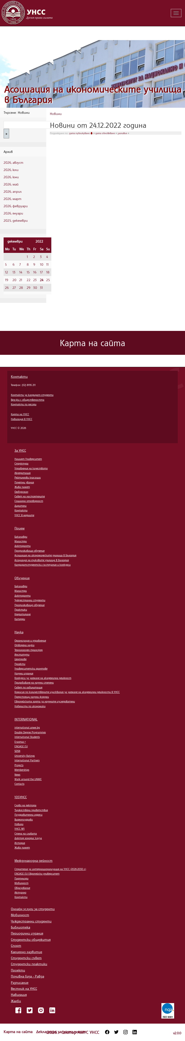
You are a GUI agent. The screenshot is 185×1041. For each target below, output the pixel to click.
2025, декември (16, 220)
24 (41, 280)
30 (35, 287)
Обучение (22, 578)
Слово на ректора (25, 805)
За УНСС (20, 450)
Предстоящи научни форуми (31, 697)
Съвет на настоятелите (29, 496)
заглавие (123, 133)
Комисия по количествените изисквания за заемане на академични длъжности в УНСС (67, 692)
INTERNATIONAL (26, 719)
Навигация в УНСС (21, 419)
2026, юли (11, 170)
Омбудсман (21, 491)
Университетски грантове (30, 668)
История (19, 843)
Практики (20, 609)
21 (20, 280)
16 (34, 272)
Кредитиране (22, 614)
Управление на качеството (31, 468)
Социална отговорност (28, 501)
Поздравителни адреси (28, 814)
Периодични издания (27, 933)
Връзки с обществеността (27, 399)
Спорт (16, 945)
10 (41, 264)
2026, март (12, 199)
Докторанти (22, 546)
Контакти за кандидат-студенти (32, 395)
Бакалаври (20, 536)
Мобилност (21, 883)
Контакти (19, 376)
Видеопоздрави (23, 819)
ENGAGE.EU (21, 746)
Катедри (19, 619)
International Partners (27, 760)
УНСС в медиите (24, 515)
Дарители (20, 505)
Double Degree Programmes (30, 732)
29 (28, 287)
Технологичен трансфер (28, 650)
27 (14, 287)
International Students (27, 737)
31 (41, 287)
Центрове (20, 659)
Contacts (19, 783)
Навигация (19, 994)
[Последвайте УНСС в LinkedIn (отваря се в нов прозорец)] (135, 1032)
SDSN (17, 751)
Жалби (16, 1001)
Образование (22, 888)
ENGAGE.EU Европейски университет (36, 873)
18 (47, 272)
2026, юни (11, 177)
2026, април (13, 191)
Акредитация (22, 473)
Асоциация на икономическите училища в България (93, 94)
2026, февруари (16, 206)
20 (14, 280)
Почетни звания (24, 482)
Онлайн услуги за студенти (33, 909)
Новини (56, 114)
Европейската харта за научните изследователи (44, 701)
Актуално (20, 892)
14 (20, 272)
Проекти (19, 664)
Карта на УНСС (20, 414)
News (17, 774)
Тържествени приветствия (31, 810)
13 (14, 272)
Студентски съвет (26, 958)
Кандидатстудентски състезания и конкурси (42, 564)
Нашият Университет (28, 459)
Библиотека (20, 927)
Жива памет (22, 487)
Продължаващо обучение (29, 550)
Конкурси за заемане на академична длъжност (42, 678)
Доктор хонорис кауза (28, 838)
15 (28, 272)
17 (41, 272)
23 (35, 280)
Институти (21, 654)
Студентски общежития (31, 939)
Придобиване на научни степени (34, 682)
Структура (21, 463)
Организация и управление (30, 640)
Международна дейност (33, 860)
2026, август (13, 162)
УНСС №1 (19, 828)
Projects (18, 765)
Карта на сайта (19, 1031)
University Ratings (24, 755)
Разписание (19, 982)
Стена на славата (25, 833)
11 (47, 264)
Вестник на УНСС (24, 988)
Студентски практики (29, 964)
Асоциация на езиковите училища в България (41, 560)
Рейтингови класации (27, 477)
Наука (18, 632)
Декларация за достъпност (60, 1031)
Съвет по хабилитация (28, 687)
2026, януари (13, 213)
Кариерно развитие (26, 952)
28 (21, 287)
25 (48, 280)
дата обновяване (105, 133)
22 (28, 280)
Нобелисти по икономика (30, 706)
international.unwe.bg (27, 727)
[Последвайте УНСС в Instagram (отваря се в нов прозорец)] (125, 1032)
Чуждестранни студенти (29, 600)
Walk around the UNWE (28, 779)
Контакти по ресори (23, 404)
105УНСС (20, 797)
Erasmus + (20, 741)
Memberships (21, 769)
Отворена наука (24, 645)
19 (6, 280)
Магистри (20, 541)
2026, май (11, 184)
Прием (19, 528)
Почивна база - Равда (27, 976)
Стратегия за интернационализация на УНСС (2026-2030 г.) (50, 869)
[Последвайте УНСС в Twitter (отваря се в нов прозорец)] (116, 1032)
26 (7, 287)
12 (6, 272)
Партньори (21, 878)
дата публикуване (79, 133)
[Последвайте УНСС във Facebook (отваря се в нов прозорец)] (107, 1032)
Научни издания (23, 673)
